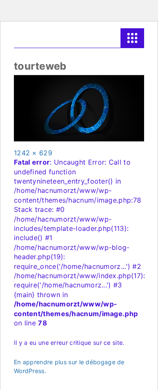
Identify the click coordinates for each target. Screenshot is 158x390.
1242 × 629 (33, 153)
